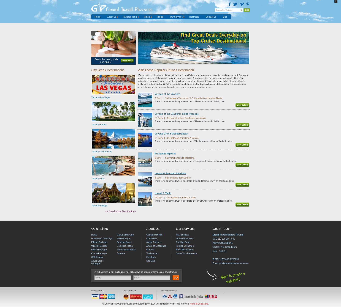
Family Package (99, 249)
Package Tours (130, 17)
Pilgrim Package (99, 242)
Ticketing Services (185, 238)
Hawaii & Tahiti (163, 193)
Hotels (147, 17)
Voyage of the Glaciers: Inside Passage (177, 113)
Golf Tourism (97, 257)
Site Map (150, 261)
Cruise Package (99, 253)
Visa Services (182, 235)
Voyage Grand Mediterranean (171, 133)
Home (98, 17)
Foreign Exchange (185, 246)
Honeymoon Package (101, 238)
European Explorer (165, 153)
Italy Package (123, 238)
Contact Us (211, 17)
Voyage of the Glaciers (167, 93)
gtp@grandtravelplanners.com (233, 263)
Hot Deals (194, 17)
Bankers (121, 253)
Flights (160, 17)
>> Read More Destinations (120, 211)
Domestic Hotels (125, 246)
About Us (111, 17)
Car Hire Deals (183, 242)
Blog (225, 17)
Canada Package (125, 235)
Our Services (176, 17)
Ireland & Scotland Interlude (170, 173)
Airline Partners (153, 242)
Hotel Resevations (185, 249)
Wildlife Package (99, 246)
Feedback (151, 257)
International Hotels (126, 249)
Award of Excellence (156, 246)
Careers (150, 249)
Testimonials (152, 253)
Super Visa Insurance (186, 253)
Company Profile (154, 235)
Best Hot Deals (124, 242)
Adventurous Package (97, 262)
